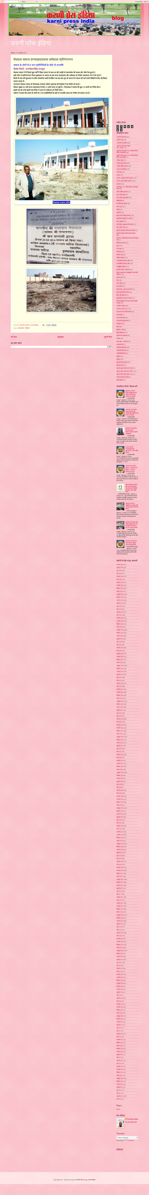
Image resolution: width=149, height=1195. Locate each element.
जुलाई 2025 (119, 603)
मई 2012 (118, 1057)
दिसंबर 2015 (119, 945)
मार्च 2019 (119, 829)
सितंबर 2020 (119, 775)
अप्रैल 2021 (119, 755)
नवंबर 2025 (119, 591)
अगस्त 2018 (119, 850)
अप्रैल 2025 (119, 612)
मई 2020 (118, 787)
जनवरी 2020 (120, 799)
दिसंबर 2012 (119, 1043)
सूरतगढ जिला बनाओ (121, 362)
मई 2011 (118, 1093)
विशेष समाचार (120, 332)
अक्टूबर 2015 (120, 950)
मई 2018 (118, 858)
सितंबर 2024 (119, 633)
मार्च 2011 (119, 1099)
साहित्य (118, 356)
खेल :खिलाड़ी (120, 221)
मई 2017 (118, 894)
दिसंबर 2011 (119, 1072)
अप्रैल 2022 (119, 719)
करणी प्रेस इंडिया (31, 43)
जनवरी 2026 (120, 585)
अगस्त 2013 (119, 1022)
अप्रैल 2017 (119, 897)
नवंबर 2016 (119, 912)
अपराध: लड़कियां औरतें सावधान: (125, 178)
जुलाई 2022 (119, 710)
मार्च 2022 (119, 722)
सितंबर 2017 (119, 882)
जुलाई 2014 (119, 992)
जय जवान (119, 249)
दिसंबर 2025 (119, 588)
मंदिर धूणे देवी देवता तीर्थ (122, 292)
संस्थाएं (118, 338)
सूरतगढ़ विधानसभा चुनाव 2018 (124, 374)
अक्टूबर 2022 (120, 701)
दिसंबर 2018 (119, 838)
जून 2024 (119, 642)
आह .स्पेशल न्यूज (120, 195)
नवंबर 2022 (119, 698)
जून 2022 (119, 713)
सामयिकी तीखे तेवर (121, 347)
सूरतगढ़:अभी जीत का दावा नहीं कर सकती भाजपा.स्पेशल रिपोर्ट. (131, 542)
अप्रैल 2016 (119, 933)
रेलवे (117, 327)
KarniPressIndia (133, 1119)
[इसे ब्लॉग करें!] (49, 325)
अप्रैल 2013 (119, 1034)
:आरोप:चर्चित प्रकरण (122, 166)
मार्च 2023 (119, 686)
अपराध (118, 175)
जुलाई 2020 (119, 781)
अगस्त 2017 (119, 885)
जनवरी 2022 (120, 728)
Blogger (85, 1180)
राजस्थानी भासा (120, 318)
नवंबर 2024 (119, 627)
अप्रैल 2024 (119, 648)
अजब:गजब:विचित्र (121, 169)
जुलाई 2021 (119, 746)
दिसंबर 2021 (119, 731)
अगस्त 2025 (119, 600)
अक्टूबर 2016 (120, 915)
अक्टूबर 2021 (120, 737)
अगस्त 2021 (119, 743)
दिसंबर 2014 (119, 980)
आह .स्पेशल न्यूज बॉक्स (122, 197)
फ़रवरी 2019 (119, 832)
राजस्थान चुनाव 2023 (122, 309)
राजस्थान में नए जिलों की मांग (123, 312)
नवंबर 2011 (119, 1075)
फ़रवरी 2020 (119, 796)
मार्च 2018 (119, 864)
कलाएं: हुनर (119, 206)
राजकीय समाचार (120, 306)
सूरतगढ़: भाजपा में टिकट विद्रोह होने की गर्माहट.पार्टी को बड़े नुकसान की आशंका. (131, 393)
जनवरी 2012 (120, 1069)
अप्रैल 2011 (119, 1096)
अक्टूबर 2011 (120, 1078)
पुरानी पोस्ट (108, 336)
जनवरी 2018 (120, 870)
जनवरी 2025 (120, 621)
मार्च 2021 (119, 757)
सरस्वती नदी (119, 344)
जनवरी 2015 (120, 977)
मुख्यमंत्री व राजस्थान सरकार (124, 298)
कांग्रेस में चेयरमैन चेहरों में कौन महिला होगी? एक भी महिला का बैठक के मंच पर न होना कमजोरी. (132, 525)
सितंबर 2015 (119, 953)
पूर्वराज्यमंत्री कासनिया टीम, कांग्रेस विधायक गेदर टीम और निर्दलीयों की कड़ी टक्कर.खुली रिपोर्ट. (131, 488)
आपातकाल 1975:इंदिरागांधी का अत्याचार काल (127, 188)
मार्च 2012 (119, 1063)
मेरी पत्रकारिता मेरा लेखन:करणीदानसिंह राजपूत (126, 302)
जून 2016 (119, 927)
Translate (131, 1140)
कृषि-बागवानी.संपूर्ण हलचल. (123, 215)
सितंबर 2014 (119, 986)
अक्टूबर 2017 (120, 879)
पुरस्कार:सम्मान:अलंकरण (123, 269)
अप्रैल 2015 (119, 968)
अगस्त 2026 (119, 564)
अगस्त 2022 (119, 707)
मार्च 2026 (119, 579)
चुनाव (117, 246)
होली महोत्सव (119, 380)
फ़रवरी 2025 (119, 618)
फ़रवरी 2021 (119, 760)
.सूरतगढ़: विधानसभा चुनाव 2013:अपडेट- (123, 147)
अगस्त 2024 (119, 636)
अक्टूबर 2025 (120, 594)
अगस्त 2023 (119, 671)
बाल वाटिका (119, 286)
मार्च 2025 (119, 615)
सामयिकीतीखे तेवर (121, 353)
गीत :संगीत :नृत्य (120, 227)
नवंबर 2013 (119, 1013)
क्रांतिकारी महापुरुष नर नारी (123, 218)
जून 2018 (119, 856)
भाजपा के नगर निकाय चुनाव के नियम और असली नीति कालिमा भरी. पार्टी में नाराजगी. (132, 412)
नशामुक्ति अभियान (121, 266)
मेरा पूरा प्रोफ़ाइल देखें (131, 1122)
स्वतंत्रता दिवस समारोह (122, 377)
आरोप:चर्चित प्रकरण (122, 192)
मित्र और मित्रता (121, 295)
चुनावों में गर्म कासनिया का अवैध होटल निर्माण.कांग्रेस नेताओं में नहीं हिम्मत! (132, 431)
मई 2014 (118, 995)
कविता (118, 209)
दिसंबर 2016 (119, 909)
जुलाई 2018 (119, 852)
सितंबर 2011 (119, 1081)
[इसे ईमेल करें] (47, 325)
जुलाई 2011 (119, 1087)
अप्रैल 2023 (119, 683)
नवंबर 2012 (119, 1046)
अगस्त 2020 (119, 778)
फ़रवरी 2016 (119, 939)
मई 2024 (118, 645)
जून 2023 (119, 677)
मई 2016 (118, 930)
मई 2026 (118, 573)
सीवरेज (118, 359)
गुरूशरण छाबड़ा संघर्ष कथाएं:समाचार (125, 230)
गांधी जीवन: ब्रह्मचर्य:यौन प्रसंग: (125, 224)
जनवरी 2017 (120, 906)
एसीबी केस (119, 200)
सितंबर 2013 (119, 1019)
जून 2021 (119, 749)
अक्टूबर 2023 (120, 665)
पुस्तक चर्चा (119, 277)
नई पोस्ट (14, 336)
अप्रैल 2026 (119, 576)
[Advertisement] (132, 84)
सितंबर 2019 (119, 811)
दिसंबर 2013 (119, 1010)
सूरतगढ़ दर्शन (120, 365)
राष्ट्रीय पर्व (119, 323)
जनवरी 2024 (120, 657)
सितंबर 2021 (119, 740)
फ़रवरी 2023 (119, 689)
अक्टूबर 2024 (120, 630)
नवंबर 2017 (119, 876)
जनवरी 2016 (120, 942)
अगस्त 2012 (119, 1051)
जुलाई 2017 (119, 888)
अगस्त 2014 (119, 989)
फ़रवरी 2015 (119, 974)
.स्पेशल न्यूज (119, 160)
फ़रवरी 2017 (119, 903)
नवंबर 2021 (119, 734)
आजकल (118, 184)
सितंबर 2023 (119, 668)
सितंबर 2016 (119, 918)
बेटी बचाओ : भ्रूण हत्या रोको (124, 289)
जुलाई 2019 (119, 817)
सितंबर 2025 (119, 597)
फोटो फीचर (119, 283)
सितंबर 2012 (119, 1049)
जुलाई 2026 (119, 567)
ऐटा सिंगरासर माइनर (121, 203)
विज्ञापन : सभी (120, 329)
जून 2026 (119, 570)
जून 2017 (119, 891)
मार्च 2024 (119, 651)
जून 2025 (119, 606)
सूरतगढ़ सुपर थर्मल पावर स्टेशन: (125, 371)
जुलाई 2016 (119, 924)
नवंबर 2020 (119, 769)
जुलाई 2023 (119, 674)
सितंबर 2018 (119, 847)
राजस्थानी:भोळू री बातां (122, 321)
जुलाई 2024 (119, 639)
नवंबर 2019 (119, 805)
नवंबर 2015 (119, 948)
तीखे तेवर (119, 252)
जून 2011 (119, 1090)
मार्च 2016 (119, 936)
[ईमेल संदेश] (43, 325)
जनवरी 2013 (120, 1040)
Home (118, 1109)
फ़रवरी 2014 (119, 1004)
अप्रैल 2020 (119, 790)
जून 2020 (119, 784)
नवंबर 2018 (119, 841)
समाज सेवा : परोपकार (23, 328)
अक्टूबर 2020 (120, 772)
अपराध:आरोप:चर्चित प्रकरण (124, 181)
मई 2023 (118, 680)
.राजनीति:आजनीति (121, 143)
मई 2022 (118, 716)
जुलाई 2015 (119, 959)
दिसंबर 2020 (119, 766)
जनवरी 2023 (120, 692)
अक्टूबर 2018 (120, 844)
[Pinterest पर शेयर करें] (55, 325)
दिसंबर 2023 (119, 659)
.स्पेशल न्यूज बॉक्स (121, 163)
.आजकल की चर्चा (121, 137)
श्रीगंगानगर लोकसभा (122, 335)
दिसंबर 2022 (119, 695)
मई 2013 (118, 1031)
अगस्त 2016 (119, 921)
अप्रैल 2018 (119, 861)
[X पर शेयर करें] (51, 325)
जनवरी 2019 (120, 835)
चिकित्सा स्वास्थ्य (121, 243)
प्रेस (117, 280)
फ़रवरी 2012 (119, 1066)
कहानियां (118, 212)
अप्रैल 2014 (119, 998)
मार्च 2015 (119, 971)
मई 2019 (118, 823)
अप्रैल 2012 (119, 1060)
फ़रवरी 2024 (119, 654)
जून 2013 (119, 1028)
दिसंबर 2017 (119, 873)
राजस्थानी (119, 315)
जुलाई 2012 (119, 1054)
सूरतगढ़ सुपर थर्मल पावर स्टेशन (124, 368)
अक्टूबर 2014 (120, 983)
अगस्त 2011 (119, 1084)
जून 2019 (119, 820)
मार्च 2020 (119, 793)
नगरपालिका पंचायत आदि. (123, 263)
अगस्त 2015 (119, 956)
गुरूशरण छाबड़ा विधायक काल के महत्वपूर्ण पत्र (127, 239)
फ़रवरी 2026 (119, 582)
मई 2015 (118, 965)
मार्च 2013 (119, 1037)
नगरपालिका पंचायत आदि (122, 260)
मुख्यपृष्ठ (61, 336)
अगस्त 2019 (119, 814)
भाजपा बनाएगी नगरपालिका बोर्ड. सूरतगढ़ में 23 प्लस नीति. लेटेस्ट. (132, 449)
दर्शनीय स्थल (119, 255)
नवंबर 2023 (119, 662)
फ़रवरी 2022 (119, 725)
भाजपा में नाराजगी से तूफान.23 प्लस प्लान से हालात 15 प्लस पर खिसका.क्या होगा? (131, 468)
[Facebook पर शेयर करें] (53, 325)
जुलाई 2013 (119, 1025)
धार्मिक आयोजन (120, 258)
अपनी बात (119, 172)
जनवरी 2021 (120, 763)
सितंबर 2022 (119, 704)
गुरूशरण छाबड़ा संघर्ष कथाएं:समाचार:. (126, 233)
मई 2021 (118, 751)
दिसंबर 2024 (119, 624)
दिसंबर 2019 (119, 802)
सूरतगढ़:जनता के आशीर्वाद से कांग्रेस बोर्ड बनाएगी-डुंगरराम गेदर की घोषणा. (132, 506)
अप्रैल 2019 (119, 826)
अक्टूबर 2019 (120, 808)
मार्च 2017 (119, 900)
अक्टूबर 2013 (120, 1016)
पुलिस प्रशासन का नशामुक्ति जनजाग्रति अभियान (127, 273)
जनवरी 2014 (120, 1007)
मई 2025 (118, 609)
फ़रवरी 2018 (119, 867)
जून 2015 (119, 962)
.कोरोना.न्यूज (119, 140)
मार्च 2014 (119, 1001)
